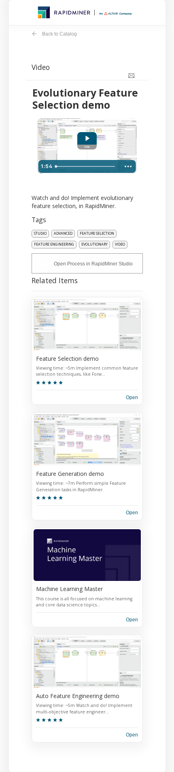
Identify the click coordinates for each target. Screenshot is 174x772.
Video (120, 244)
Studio (40, 233)
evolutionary (94, 244)
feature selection (97, 233)
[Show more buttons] (128, 166)
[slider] (86, 166)
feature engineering (54, 244)
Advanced (63, 233)
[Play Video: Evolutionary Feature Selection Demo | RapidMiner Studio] (87, 138)
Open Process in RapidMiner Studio (93, 264)
